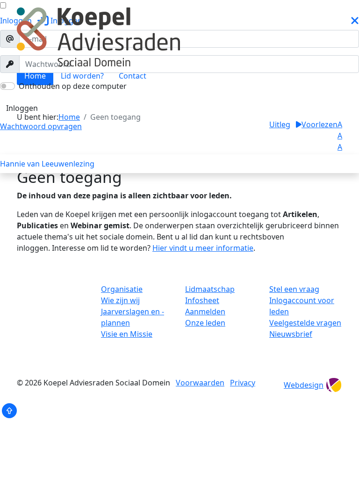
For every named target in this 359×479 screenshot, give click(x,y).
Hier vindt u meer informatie (202, 248)
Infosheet (202, 300)
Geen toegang (36, 98)
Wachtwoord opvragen (41, 126)
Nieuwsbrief (290, 334)
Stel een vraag (294, 289)
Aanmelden (205, 311)
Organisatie (122, 289)
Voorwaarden (200, 382)
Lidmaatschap (210, 289)
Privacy (242, 382)
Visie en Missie (126, 334)
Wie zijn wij (120, 300)
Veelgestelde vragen (305, 323)
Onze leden (205, 323)
